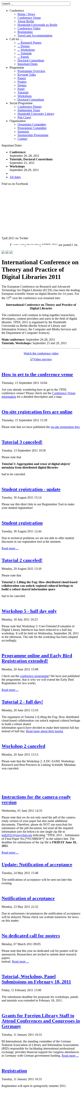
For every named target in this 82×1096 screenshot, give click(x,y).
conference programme (34, 676)
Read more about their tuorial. (44, 731)
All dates (15, 177)
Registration (14, 1070)
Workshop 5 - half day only (29, 611)
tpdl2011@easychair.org (17, 835)
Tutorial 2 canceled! (22, 560)
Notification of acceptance (28, 898)
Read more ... (10, 548)
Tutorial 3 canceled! (22, 442)
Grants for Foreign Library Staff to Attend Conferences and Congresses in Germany (41, 1021)
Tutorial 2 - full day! (22, 701)
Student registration (22, 522)
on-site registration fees (65, 427)
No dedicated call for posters (31, 935)
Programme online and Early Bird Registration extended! (37, 658)
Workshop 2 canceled (23, 746)
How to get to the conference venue (37, 374)
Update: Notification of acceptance (37, 864)
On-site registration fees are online (37, 411)
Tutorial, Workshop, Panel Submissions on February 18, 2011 (36, 979)
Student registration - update (31, 489)
